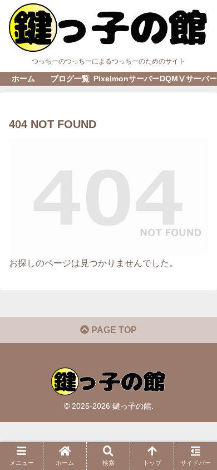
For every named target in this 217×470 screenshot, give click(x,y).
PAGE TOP (113, 330)
